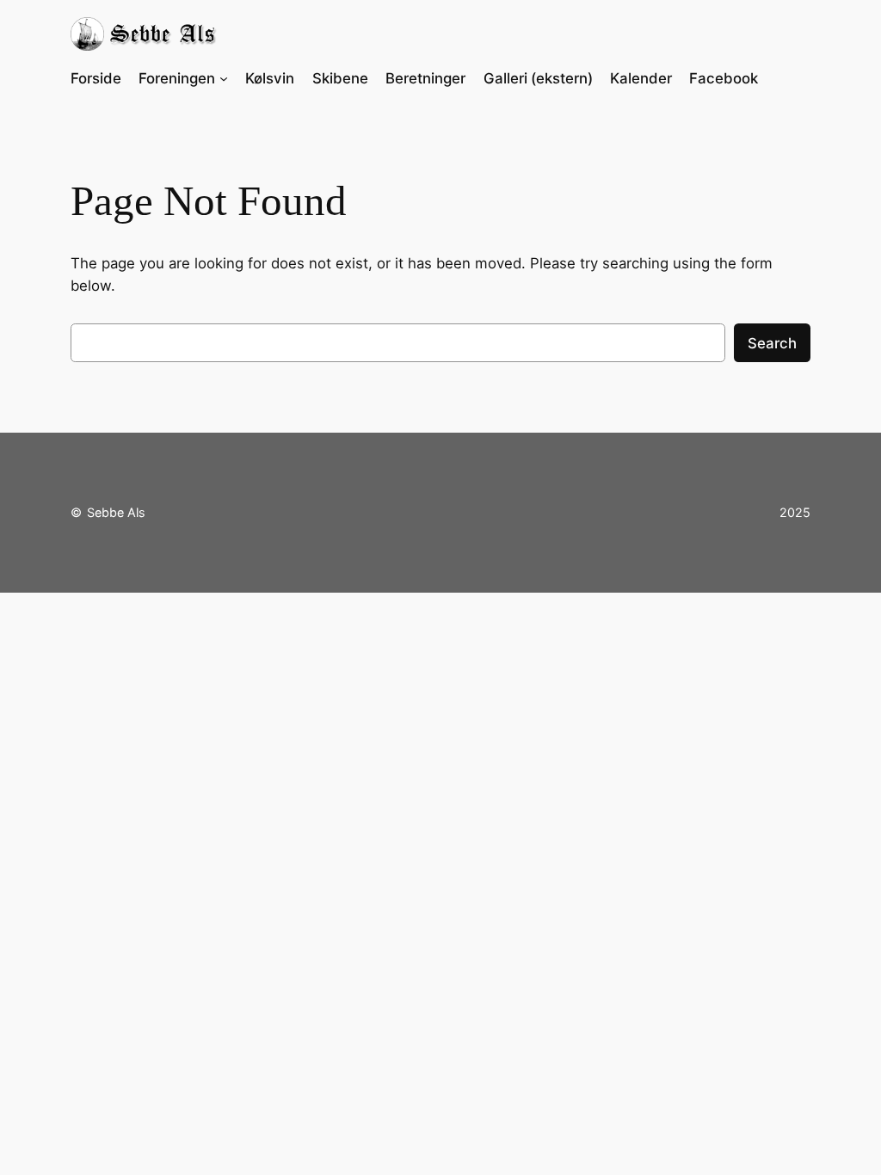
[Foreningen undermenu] (223, 78)
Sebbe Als (116, 512)
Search (772, 343)
